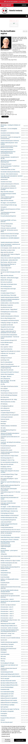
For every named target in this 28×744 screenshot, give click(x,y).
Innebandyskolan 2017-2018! (7, 693)
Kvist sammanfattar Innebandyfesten (9, 334)
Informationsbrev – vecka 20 (7, 599)
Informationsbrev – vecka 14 (7, 615)
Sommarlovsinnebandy (6, 535)
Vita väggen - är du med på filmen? (8, 202)
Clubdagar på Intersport (6, 164)
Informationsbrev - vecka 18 (7, 607)
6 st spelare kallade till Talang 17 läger (9, 474)
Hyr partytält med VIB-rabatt (7, 324)
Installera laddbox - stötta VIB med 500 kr (10, 303)
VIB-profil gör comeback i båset (8, 250)
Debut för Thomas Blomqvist (7, 364)
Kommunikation (4, 574)
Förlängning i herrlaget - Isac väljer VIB (9, 322)
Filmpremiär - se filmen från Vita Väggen (9, 277)
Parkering (3, 660)
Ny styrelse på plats (5, 582)
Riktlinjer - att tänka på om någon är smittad (10, 560)
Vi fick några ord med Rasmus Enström (9, 386)
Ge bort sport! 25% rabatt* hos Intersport (10, 372)
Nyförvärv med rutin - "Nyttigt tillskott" (9, 309)
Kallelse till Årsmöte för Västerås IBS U (9, 702)
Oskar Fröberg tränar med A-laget (8, 288)
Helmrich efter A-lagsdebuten (7, 374)
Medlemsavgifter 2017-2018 (7, 696)
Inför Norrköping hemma (6, 286)
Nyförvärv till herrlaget (5, 313)
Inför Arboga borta (5, 390)
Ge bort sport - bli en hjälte (6, 501)
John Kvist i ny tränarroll (6, 635)
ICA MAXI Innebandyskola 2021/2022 (9, 508)
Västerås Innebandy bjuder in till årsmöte (10, 140)
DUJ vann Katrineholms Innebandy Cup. (9, 462)
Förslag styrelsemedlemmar (7, 527)
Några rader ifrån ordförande (7, 191)
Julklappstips (4, 554)
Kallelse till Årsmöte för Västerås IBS (9, 698)
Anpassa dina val (6, 736)
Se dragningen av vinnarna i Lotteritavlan (10, 539)
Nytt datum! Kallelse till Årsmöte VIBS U (9, 685)
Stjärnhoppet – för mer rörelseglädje (9, 128)
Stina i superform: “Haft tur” (7, 346)
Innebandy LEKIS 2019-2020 (7, 646)
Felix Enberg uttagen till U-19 (7, 457)
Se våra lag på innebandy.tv (7, 417)
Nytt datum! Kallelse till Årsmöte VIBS (9, 682)
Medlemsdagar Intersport (6, 468)
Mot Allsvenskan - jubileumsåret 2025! (9, 260)
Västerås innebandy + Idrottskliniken (9, 425)
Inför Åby (3, 384)
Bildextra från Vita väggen (6, 279)
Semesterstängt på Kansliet (7, 672)
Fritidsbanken (4, 715)
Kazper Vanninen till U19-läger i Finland (9, 455)
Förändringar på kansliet (6, 565)
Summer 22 (3, 440)
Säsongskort (3, 130)
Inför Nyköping (4, 403)
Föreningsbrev (4, 713)
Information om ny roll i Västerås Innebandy (10, 637)
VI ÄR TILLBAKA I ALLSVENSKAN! (8, 186)
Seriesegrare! (4, 652)
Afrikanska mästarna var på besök (8, 228)
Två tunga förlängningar (6, 225)
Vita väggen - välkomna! (6, 376)
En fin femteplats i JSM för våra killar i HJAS (10, 248)
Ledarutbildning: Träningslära (7, 644)
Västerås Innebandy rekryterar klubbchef (10, 297)
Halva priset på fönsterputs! (7, 149)
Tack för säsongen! (5, 678)
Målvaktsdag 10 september (7, 305)
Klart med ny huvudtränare (6, 282)
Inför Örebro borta (5, 397)
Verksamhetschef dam (6, 572)
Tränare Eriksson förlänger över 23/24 (9, 393)
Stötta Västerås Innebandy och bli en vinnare (10, 556)
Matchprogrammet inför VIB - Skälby (9, 399)
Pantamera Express (5, 419)
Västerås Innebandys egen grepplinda (9, 642)
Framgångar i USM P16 (6, 466)
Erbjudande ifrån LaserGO (6, 450)
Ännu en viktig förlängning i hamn (8, 318)
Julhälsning (3, 548)
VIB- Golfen (3, 428)
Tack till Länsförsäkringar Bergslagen (9, 395)
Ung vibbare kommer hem (6, 307)
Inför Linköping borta (5, 378)
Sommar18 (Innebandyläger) (7, 687)
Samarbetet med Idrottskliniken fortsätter (10, 133)
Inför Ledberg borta (5, 408)
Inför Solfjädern (4, 388)
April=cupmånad (4, 707)
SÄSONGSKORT (4, 179)
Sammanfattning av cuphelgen (7, 704)
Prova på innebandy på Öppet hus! (8, 216)
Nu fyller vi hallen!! (5, 344)
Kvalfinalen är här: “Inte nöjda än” (8, 353)
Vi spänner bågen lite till (6, 267)
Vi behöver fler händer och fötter (8, 169)
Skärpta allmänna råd (5, 558)
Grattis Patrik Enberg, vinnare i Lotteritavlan (10, 537)
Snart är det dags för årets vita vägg (9, 204)
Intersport (3, 720)
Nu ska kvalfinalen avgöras (7, 342)
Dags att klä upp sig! (5, 410)
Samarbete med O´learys (6, 181)
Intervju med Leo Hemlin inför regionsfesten (10, 257)
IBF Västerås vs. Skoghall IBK (7, 711)
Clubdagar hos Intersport (6, 357)
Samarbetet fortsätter (5, 135)
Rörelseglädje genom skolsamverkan (9, 311)
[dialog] (14, 733)
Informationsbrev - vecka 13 (7, 618)
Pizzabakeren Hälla (5, 689)
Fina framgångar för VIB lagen (7, 663)
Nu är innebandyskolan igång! (7, 691)
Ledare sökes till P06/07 (6, 522)
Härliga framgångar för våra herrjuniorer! (10, 515)
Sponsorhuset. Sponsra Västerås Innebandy (10, 676)
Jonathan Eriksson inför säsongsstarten (10, 414)
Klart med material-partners (7, 223)
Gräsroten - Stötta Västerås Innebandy (9, 174)
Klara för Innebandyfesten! (6, 362)
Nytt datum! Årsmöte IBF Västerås (8, 680)
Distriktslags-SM (4, 270)
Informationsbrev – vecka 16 (7, 611)
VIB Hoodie (3, 656)
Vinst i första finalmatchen (6, 349)
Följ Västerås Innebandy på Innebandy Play (10, 171)
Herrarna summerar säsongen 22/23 (9, 340)
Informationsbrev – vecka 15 (7, 613)
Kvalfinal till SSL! (4, 355)
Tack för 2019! (4, 640)
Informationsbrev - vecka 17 (7, 609)
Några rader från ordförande (7, 200)
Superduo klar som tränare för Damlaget (10, 233)
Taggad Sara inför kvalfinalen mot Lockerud (10, 351)
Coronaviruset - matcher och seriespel (9, 627)
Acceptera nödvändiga (7, 740)
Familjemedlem (4, 570)
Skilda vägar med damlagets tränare (9, 284)
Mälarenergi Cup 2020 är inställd (8, 623)
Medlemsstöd (4, 584)
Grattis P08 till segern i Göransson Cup (9, 511)
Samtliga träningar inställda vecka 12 (9, 625)
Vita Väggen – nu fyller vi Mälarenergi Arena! (10, 506)
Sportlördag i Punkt (5, 360)
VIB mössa (3, 658)
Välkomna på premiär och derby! (8, 401)
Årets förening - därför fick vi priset (8, 262)
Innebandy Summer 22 (6, 448)
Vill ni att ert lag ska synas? (7, 722)
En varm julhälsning (5, 155)
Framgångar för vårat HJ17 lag (7, 460)
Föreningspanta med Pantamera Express (10, 320)
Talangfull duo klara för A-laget (7, 327)
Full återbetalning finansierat (7, 593)
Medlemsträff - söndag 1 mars (7, 633)
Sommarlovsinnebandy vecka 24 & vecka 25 (10, 529)
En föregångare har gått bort (7, 406)
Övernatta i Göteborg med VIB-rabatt (9, 235)
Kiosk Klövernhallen (5, 577)
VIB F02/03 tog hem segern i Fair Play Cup (10, 709)
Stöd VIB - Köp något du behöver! (8, 604)
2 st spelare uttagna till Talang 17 (8, 412)
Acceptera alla (19, 740)
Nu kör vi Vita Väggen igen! (7, 476)
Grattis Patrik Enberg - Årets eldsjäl (8, 295)
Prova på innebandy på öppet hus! (8, 445)
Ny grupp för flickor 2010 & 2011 (8, 717)
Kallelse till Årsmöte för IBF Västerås (9, 700)
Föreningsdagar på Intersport (7, 513)
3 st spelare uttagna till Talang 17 (8, 293)
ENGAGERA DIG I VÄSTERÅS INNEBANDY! (10, 238)
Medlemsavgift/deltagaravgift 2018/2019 (10, 674)
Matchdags (3, 423)
